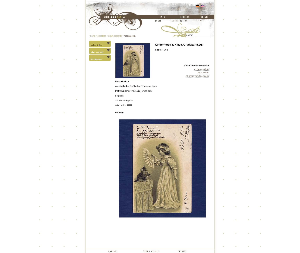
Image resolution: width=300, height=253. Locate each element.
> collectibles (101, 36)
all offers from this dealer (197, 76)
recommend (203, 72)
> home (92, 36)
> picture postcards (114, 36)
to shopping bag (201, 69)
